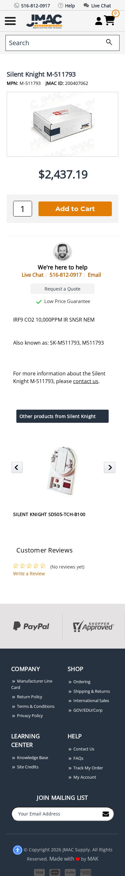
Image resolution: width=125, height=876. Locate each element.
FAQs (77, 758)
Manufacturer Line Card (31, 684)
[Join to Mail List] (106, 813)
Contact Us (83, 749)
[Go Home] (45, 21)
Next (110, 469)
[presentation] (0, 652)
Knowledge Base (32, 757)
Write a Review (29, 573)
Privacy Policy (29, 715)
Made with (62, 858)
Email (94, 274)
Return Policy (29, 697)
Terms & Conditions (35, 706)
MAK (93, 858)
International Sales (90, 700)
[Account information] (98, 21)
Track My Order (87, 768)
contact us (85, 381)
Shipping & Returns (91, 691)
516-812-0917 (66, 274)
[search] (106, 43)
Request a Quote (62, 289)
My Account (84, 777)
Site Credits (27, 767)
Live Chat (33, 274)
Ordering (81, 681)
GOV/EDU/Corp (87, 710)
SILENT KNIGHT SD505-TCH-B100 (49, 514)
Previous (18, 469)
